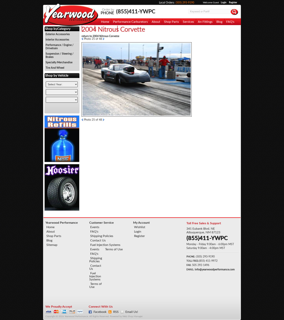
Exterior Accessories (58, 34)
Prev (82, 39)
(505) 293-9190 (185, 2)
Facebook (100, 311)
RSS (116, 311)
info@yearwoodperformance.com (215, 269)
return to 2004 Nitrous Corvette (100, 36)
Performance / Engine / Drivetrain (60, 47)
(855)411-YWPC (135, 11)
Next (103, 39)
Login (223, 2)
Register (233, 2)
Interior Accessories (57, 39)
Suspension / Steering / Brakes (60, 55)
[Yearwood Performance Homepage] (71, 15)
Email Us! (131, 311)
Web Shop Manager (132, 316)
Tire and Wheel (55, 68)
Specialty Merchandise (59, 62)
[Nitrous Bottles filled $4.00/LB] (62, 161)
